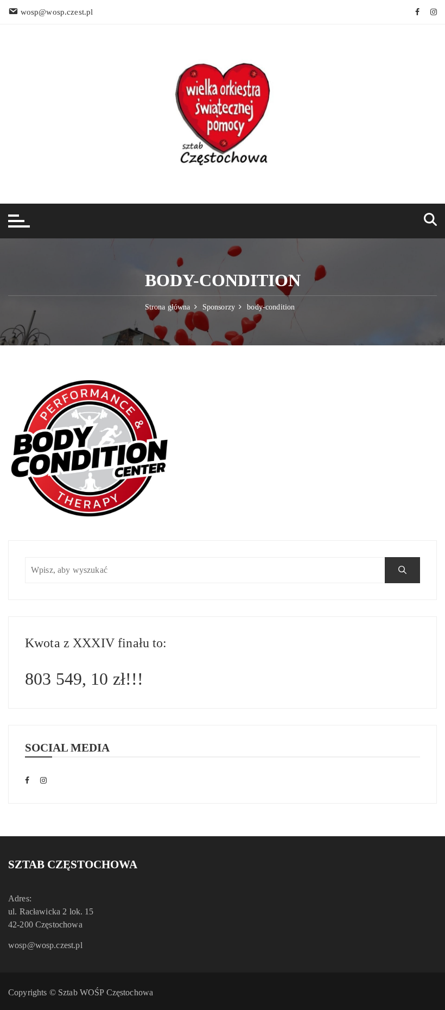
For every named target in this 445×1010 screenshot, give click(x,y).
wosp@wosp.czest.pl (45, 945)
